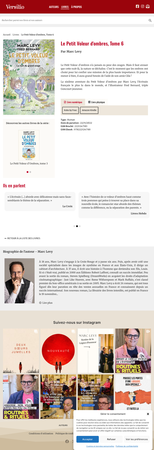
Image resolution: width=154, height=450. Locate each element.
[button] (147, 413)
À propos (76, 7)
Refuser (111, 439)
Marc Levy (74, 51)
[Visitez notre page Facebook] (137, 6)
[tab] (73, 102)
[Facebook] (67, 441)
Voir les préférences (137, 439)
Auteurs (54, 7)
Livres (65, 7)
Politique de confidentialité (127, 446)
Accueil (6, 34)
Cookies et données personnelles (100, 446)
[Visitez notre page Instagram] (142, 6)
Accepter (87, 439)
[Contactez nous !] (147, 6)
